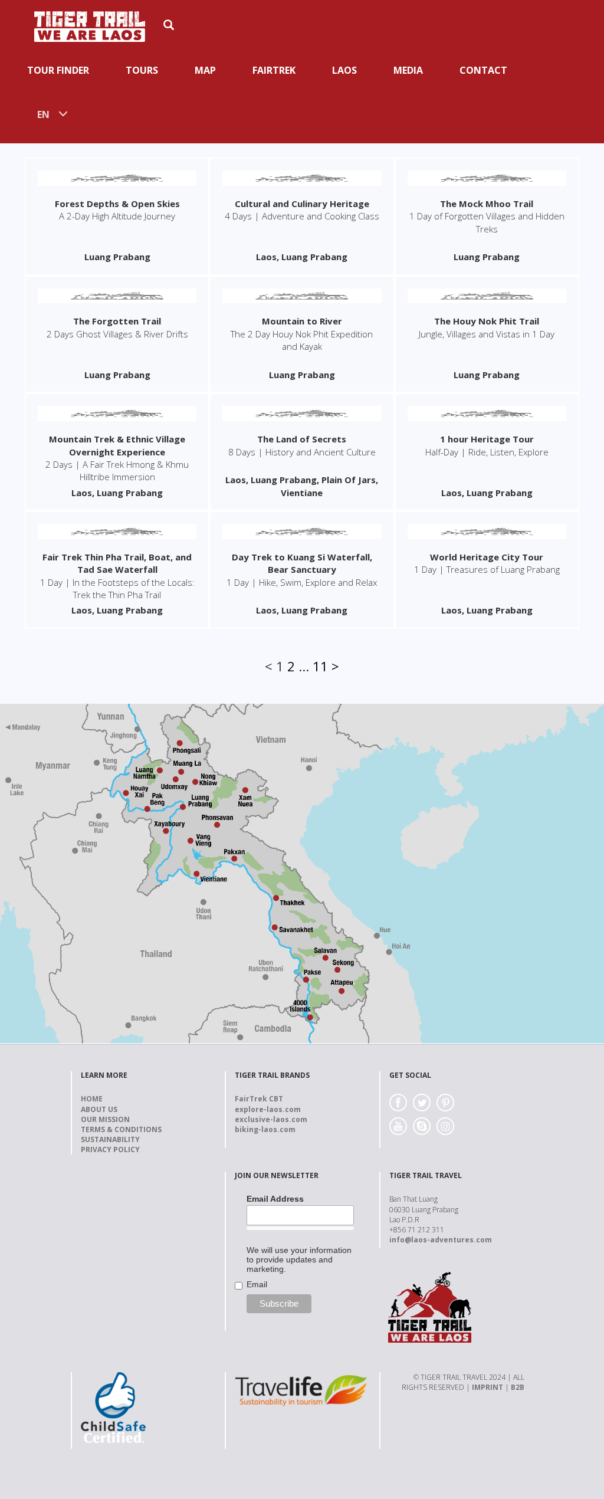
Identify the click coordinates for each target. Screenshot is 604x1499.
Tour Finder (58, 70)
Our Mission (105, 1119)
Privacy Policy (110, 1149)
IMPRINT (487, 1387)
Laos (344, 70)
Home (92, 1099)
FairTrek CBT (259, 1099)
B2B (517, 1387)
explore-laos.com (268, 1109)
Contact (483, 70)
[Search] (185, 31)
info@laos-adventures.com (440, 1240)
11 (320, 666)
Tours (142, 70)
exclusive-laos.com (271, 1119)
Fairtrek (274, 70)
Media (408, 70)
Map (205, 70)
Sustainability (110, 1139)
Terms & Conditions (121, 1129)
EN (43, 114)
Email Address (275, 1198)
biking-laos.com (265, 1129)
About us (99, 1109)
